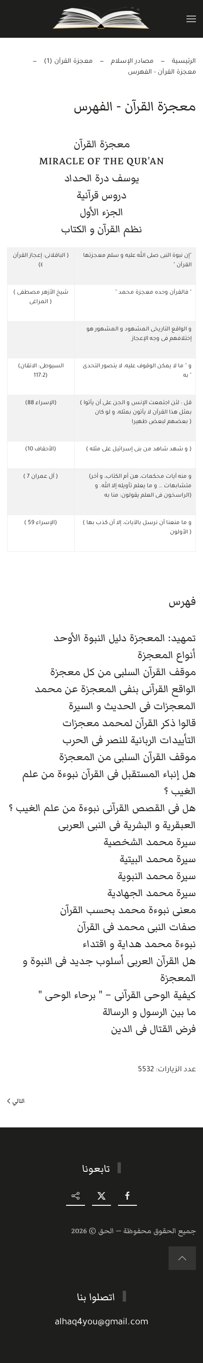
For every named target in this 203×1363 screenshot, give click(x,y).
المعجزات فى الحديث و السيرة (132, 706)
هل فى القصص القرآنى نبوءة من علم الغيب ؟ (102, 808)
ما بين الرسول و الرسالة (149, 1012)
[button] (191, 19)
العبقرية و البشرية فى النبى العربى (127, 825)
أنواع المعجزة (166, 655)
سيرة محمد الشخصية (149, 842)
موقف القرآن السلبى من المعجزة (127, 757)
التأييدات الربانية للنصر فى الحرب (129, 740)
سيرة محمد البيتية (157, 859)
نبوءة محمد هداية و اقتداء (139, 944)
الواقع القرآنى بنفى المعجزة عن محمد (115, 689)
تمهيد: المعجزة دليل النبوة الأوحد (124, 638)
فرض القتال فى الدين (153, 1029)
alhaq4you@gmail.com (101, 1323)
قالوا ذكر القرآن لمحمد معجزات (129, 723)
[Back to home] (102, 19)
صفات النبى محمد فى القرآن (136, 927)
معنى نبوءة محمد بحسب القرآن (128, 910)
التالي (18, 1101)
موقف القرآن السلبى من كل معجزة (123, 672)
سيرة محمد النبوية (157, 876)
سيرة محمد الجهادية (151, 893)
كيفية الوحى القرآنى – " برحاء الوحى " (117, 995)
